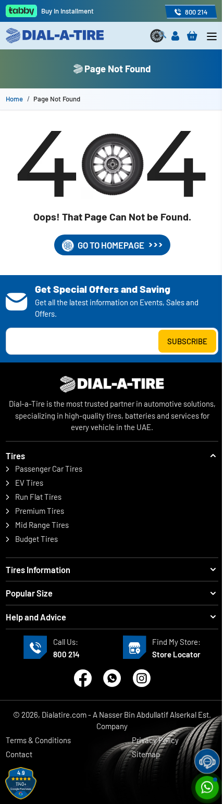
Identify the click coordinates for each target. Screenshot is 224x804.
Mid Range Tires (42, 524)
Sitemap (146, 754)
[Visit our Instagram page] (142, 678)
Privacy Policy (155, 740)
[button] (112, 455)
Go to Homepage (111, 245)
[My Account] (175, 36)
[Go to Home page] (59, 36)
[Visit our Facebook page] (83, 678)
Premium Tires (39, 510)
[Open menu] (211, 36)
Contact (19, 754)
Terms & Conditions (38, 740)
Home (14, 99)
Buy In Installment (67, 11)
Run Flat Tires (38, 496)
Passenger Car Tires (48, 468)
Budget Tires (36, 538)
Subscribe (187, 341)
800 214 (66, 654)
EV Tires (29, 482)
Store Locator (176, 654)
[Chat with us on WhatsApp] (112, 678)
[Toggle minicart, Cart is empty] (192, 36)
